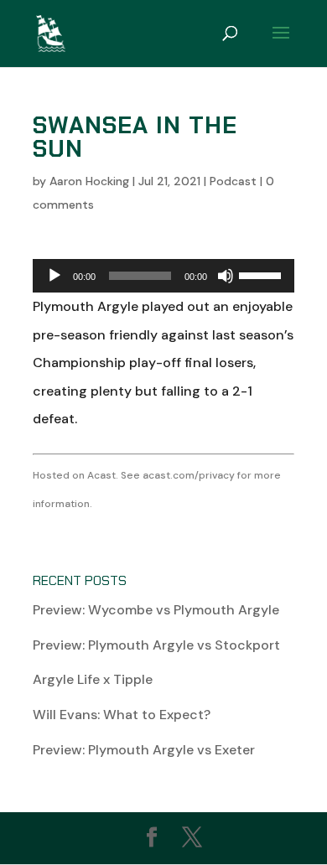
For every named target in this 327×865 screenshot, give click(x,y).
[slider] (262, 274)
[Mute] (225, 275)
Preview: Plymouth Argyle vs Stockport (156, 645)
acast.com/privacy (189, 475)
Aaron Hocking (89, 181)
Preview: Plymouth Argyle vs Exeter (144, 750)
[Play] (54, 275)
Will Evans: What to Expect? (121, 714)
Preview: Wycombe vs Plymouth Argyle (156, 610)
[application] (163, 276)
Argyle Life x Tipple (93, 679)
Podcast (233, 181)
